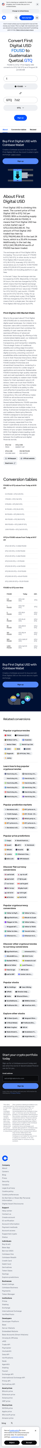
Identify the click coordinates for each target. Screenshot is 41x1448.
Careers (5, 1171)
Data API (5, 1354)
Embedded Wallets (10, 1331)
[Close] (35, 1430)
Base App (6, 1247)
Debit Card (6, 1264)
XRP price (6, 1401)
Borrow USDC (7, 1251)
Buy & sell (6, 1244)
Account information (10, 1224)
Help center (7, 1211)
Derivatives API (8, 1384)
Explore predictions (10, 1277)
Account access (8, 1231)
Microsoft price (8, 1415)
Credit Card (7, 1261)
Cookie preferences (10, 1195)
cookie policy (14, 1430)
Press (4, 1178)
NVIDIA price (7, 1408)
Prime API (6, 1381)
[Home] (4, 17)
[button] (37, 17)
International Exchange (12, 1311)
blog (4, 1423)
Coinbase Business (10, 1288)
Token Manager (8, 1294)
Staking (5, 1304)
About (4, 1168)
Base (4, 1325)
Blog (4, 1175)
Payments (6, 1291)
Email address (8, 1073)
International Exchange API (13, 1378)
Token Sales (7, 1271)
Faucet (5, 1371)
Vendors (5, 1185)
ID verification (8, 1221)
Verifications (7, 1358)
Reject (12, 1442)
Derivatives (7, 1267)
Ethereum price (8, 1394)
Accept (29, 1442)
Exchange (6, 1308)
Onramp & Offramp (10, 1338)
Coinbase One (8, 1254)
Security (5, 1181)
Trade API (6, 1345)
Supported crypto (9, 1234)
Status (5, 1237)
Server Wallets (8, 1328)
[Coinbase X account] (12, 1423)
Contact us (6, 1214)
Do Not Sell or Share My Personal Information (16, 1199)
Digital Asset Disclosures (13, 1204)
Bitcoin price (7, 1391)
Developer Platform (10, 1321)
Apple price (7, 1411)
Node (4, 1361)
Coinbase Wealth (9, 1257)
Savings (5, 1274)
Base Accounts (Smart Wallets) (15, 1335)
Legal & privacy (8, 1188)
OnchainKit (6, 1351)
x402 (4, 1341)
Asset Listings (8, 1284)
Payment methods (9, 1227)
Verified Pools (8, 1314)
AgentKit (6, 1364)
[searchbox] (20, 108)
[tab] (5, 129)
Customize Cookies (17, 1437)
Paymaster (6, 1348)
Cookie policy (7, 1191)
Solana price (7, 1398)
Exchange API (7, 1374)
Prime (4, 1301)
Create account (8, 1217)
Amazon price (7, 1418)
